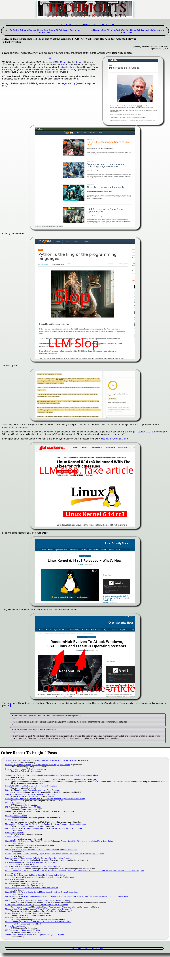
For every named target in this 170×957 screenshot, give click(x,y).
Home (59, 24)
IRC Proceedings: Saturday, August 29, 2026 (24, 883)
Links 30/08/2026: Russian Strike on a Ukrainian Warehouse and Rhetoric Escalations (41, 849)
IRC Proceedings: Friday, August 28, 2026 (22, 930)
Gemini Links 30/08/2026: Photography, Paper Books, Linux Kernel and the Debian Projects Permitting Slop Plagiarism (55, 854)
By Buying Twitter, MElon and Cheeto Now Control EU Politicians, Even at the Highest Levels (45, 31)
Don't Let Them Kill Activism (16, 917)
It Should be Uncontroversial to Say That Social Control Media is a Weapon (36, 905)
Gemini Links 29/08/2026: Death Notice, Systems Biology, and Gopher (34, 934)
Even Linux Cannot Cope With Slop (20, 769)
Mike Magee (61, 62)
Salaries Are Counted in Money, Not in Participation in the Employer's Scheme (37, 765)
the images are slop (66, 83)
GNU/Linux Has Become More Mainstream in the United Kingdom (32, 866)
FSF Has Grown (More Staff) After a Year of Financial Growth (31, 862)
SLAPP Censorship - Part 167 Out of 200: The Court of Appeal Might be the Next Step (41, 760)
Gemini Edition (90, 24)
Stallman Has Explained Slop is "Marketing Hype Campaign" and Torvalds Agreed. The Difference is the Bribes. (51, 775)
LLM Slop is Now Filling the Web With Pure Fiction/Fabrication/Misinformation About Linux (126, 31)
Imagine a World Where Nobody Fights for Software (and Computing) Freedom (38, 858)
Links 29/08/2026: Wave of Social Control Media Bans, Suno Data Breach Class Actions (41, 892)
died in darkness (19, 427)
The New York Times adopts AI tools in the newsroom (36, 729)
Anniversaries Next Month (16, 815)
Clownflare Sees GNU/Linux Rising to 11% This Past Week (29, 845)
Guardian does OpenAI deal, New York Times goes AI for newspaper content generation (48, 716)
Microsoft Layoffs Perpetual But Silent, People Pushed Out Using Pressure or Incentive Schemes (45, 824)
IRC (76, 24)
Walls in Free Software (14, 832)
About (68, 24)
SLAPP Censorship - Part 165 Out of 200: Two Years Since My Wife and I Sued (38, 922)
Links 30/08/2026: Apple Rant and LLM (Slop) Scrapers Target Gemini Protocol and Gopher (43, 828)
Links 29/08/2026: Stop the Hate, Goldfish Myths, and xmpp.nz (31, 888)
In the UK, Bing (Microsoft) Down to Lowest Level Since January (32, 790)
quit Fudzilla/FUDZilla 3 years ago (149, 432)
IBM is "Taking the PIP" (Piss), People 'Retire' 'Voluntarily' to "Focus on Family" (38, 900)
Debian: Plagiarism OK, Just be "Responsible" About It (27, 913)
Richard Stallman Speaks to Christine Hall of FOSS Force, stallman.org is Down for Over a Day (45, 799)
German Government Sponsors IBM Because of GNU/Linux (30, 794)
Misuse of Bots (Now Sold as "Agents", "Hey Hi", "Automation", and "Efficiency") (38, 909)
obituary (79, 62)
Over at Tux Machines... (15, 803)
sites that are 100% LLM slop (114, 439)
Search (104, 24)
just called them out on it (71, 67)
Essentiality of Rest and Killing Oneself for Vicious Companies (31, 786)
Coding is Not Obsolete (15, 820)
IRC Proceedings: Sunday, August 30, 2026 (23, 807)
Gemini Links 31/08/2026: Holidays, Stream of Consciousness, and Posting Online (39, 811)
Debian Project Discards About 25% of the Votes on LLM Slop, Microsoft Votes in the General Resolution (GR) (51, 779)
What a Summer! (12, 837)
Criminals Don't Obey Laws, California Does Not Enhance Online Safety (35, 875)
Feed (113, 24)
